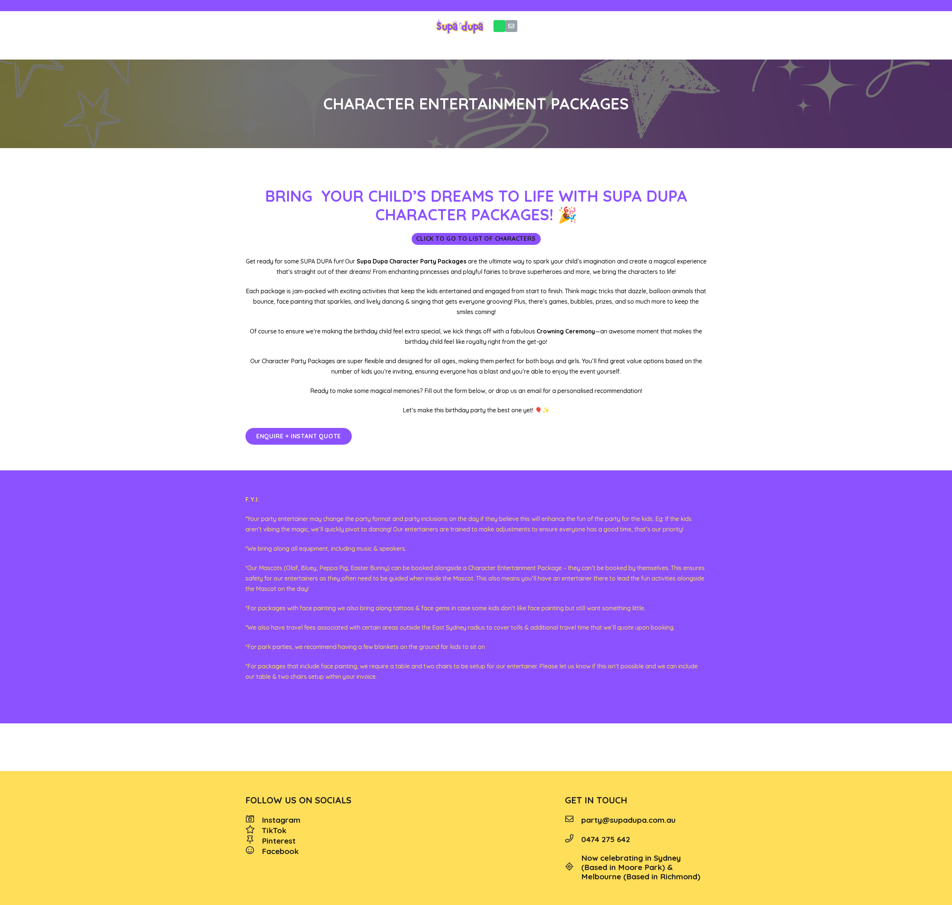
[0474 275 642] (573, 839)
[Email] (511, 26)
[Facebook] (253, 851)
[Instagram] (253, 820)
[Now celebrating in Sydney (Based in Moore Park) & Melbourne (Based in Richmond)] (573, 867)
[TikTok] (253, 830)
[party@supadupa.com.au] (573, 820)
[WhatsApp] (499, 26)
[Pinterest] (253, 840)
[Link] (460, 26)
